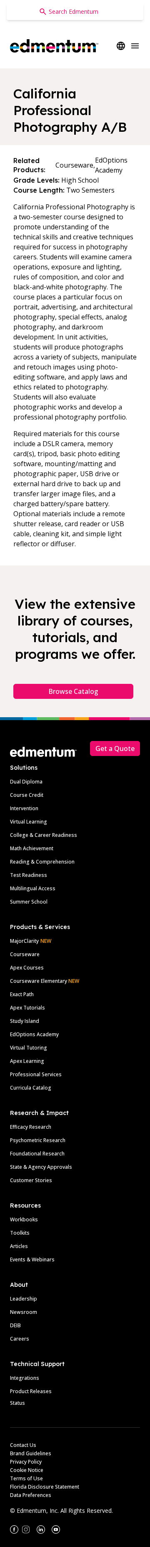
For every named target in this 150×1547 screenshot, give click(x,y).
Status (17, 1402)
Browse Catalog (73, 691)
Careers (19, 1338)
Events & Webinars (32, 1259)
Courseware (25, 954)
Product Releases (31, 1391)
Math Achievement (31, 848)
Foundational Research (37, 1153)
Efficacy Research (30, 1126)
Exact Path (22, 994)
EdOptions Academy (34, 1034)
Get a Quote (115, 748)
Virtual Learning (28, 821)
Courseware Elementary (44, 980)
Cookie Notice (26, 1470)
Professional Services (36, 1074)
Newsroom (23, 1312)
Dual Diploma (26, 781)
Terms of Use (26, 1478)
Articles (19, 1246)
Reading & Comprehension (42, 861)
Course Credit (26, 795)
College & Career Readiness (43, 835)
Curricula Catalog (30, 1087)
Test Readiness (28, 875)
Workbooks (24, 1219)
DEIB (15, 1325)
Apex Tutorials (27, 1007)
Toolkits (20, 1232)
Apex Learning (27, 1061)
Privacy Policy (26, 1461)
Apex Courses (27, 967)
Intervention (24, 808)
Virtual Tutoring (28, 1047)
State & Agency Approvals (41, 1166)
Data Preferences (30, 1495)
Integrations (24, 1377)
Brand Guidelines (30, 1453)
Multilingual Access (32, 888)
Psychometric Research (37, 1140)
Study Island (24, 1021)
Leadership (23, 1298)
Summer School (29, 901)
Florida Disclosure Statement (44, 1486)
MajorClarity (24, 940)
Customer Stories (31, 1180)
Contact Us (23, 1445)
